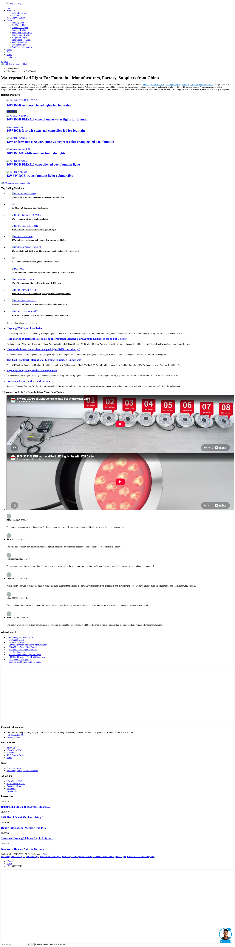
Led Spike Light (19, 45)
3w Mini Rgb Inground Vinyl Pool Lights (30, 208)
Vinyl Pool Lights (19, 37)
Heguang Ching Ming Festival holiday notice (32, 370)
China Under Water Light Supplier (23, 647)
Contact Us (11, 57)
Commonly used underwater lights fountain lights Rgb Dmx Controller (43, 272)
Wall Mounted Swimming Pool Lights (25, 654)
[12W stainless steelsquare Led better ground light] (25, 226)
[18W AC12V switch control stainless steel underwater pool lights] (24, 311)
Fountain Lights (19, 30)
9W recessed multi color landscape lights (30, 219)
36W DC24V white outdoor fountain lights (36, 153)
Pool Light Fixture (190, 84)
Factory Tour (12, 791)
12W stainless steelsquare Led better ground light (34, 229)
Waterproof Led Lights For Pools (23, 649)
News (9, 49)
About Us (11, 10)
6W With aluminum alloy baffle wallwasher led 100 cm (36, 283)
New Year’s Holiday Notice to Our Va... (22, 848)
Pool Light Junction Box (153, 84)
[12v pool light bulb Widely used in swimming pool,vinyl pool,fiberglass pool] (26, 247)
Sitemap (46, 854)
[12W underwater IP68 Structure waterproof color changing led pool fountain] (18, 138)
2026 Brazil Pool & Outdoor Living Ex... (24, 817)
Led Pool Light (32, 856)
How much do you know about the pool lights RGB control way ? (43, 349)
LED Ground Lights (21, 35)
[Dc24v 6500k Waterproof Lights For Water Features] (13, 258)
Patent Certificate (14, 786)
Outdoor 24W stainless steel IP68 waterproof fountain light (38, 197)
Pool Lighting (18, 23)
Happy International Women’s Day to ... (23, 827)
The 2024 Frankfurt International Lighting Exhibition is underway (44, 359)
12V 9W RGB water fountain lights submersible (40, 175)
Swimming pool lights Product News (22, 770)
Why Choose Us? (19, 13)
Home (9, 8)
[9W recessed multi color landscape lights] (26, 215)
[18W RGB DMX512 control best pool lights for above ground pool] (24, 290)
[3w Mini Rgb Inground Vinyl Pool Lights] (13, 204)
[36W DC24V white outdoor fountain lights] (19, 149)
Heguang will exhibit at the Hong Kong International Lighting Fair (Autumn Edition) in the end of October (66, 338)
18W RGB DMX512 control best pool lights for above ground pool (41, 294)
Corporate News (14, 768)
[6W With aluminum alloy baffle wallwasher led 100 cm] (24, 279)
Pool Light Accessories (22, 47)
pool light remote (173, 84)
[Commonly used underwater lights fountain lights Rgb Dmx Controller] (18, 269)
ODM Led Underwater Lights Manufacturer (28, 645)
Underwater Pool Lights (50, 856)
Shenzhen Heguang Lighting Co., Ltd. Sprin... (27, 838)
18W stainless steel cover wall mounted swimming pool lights (39, 240)
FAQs (9, 54)
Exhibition (16, 15)
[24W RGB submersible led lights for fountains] (22, 100)
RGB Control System (16, 18)
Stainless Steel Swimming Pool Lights (25, 662)
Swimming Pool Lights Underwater (77, 856)
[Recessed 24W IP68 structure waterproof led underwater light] (24, 300)
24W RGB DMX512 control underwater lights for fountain (47, 119)
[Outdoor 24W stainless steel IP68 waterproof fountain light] (24, 193)
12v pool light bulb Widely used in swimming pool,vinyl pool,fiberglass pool (45, 251)
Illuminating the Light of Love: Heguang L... (26, 806)
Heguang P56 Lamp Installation (25, 328)
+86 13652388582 (15, 735)
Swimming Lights (16, 640)
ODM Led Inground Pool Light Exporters (27, 657)
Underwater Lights (20, 27)
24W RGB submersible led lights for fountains (39, 105)
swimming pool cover (18, 642)
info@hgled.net (13, 737)
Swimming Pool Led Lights (13, 856)
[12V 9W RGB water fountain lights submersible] (17, 172)
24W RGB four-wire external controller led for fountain (46, 130)
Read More (11, 111)
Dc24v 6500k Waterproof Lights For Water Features (35, 262)
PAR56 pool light (19, 25)
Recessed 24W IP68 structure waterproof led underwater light (39, 304)
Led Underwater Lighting (20, 659)
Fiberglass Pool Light (21, 40)
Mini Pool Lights (206, 84)
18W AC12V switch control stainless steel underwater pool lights (40, 315)
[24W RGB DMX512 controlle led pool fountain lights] (18, 161)
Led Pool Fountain (17, 652)
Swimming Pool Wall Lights (21, 637)
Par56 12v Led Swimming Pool (140, 856)
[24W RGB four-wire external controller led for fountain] (15, 127)
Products (10, 20)
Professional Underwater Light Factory (28, 381)
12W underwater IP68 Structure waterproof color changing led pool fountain (60, 141)
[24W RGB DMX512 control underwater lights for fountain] (19, 116)
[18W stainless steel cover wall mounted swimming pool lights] (22, 236)
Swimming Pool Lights (22, 32)
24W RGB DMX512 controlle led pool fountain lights (44, 164)
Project (10, 52)
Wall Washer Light (20, 42)
